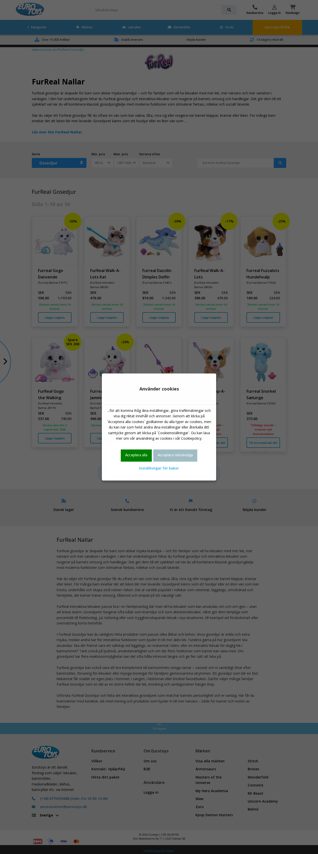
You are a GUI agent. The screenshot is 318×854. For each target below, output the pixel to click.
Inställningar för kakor (159, 468)
